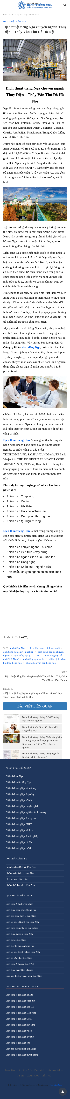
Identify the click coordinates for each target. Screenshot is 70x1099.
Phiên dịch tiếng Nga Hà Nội (19, 842)
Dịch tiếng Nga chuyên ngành (19, 904)
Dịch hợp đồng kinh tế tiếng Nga (21, 916)
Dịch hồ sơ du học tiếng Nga (19, 958)
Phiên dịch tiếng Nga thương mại (21, 818)
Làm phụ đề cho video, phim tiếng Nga (24, 976)
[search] (65, 5)
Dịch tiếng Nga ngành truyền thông (22, 1055)
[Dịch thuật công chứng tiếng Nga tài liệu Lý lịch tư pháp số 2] (11, 754)
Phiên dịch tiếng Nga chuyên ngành (22, 806)
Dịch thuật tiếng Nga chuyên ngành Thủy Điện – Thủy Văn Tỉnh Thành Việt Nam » (36, 678)
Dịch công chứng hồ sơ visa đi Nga (22, 928)
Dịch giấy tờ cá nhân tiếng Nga (20, 946)
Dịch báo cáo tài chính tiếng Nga (21, 1049)
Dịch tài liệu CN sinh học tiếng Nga (22, 922)
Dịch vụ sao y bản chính (17, 879)
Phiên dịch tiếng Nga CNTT (19, 824)
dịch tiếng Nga (31, 347)
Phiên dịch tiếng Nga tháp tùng (20, 794)
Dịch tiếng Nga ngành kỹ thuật (20, 1037)
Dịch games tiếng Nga (16, 940)
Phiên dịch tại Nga (14, 776)
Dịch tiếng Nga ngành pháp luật (20, 1001)
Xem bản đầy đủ (56, 1085)
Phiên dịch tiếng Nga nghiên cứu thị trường (26, 812)
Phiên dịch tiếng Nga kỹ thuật (19, 830)
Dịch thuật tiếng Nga (28, 15)
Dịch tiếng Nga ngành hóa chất (20, 1007)
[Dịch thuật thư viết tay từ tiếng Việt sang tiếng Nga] (11, 728)
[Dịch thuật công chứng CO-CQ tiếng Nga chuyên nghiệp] (11, 718)
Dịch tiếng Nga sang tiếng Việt (20, 964)
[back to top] (63, 1092)
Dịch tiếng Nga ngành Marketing (21, 1013)
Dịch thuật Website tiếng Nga (19, 934)
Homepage (8, 15)
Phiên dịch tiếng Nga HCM (18, 848)
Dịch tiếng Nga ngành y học (19, 1031)
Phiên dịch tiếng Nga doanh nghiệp (22, 836)
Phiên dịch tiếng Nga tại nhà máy (21, 788)
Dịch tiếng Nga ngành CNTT (19, 1019)
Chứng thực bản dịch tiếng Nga (20, 885)
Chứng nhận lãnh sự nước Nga (20, 873)
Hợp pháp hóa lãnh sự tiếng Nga (20, 867)
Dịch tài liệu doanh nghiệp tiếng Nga (23, 952)
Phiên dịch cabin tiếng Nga (18, 782)
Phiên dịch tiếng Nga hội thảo (19, 800)
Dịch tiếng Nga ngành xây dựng (20, 1025)
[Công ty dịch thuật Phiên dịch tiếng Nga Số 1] (35, 5)
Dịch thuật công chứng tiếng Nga (21, 910)
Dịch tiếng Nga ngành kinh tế (19, 995)
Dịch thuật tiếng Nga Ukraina (19, 970)
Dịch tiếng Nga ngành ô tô (18, 1043)
